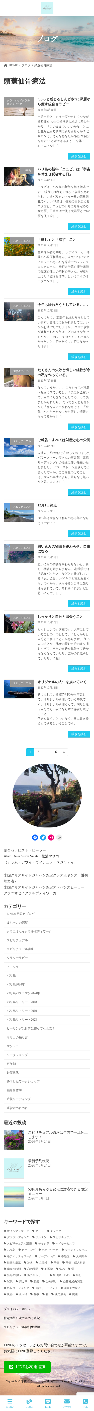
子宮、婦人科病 (75, 1262)
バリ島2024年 (16, 984)
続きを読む (78, 156)
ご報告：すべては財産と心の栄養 (64, 440)
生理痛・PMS (61, 1275)
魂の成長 (60, 1294)
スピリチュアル (17, 940)
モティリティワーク (19, 1256)
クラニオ (55, 1230)
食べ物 (23, 1294)
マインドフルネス (76, 1249)
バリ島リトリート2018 (22, 1002)
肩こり (23, 1281)
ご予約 (67, 1406)
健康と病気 (14, 1262)
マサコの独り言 (17, 1037)
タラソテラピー (17, 958)
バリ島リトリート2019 (22, 1011)
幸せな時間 (14, 1269)
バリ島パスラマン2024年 (23, 993)
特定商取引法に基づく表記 (22, 1318)
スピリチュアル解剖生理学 (22, 1327)
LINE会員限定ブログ (21, 913)
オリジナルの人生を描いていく (62, 682)
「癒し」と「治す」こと (57, 239)
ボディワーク (50, 1249)
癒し (78, 1275)
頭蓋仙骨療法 (72, 1287)
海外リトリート (37, 1275)
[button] (27, 1367)
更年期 (11, 1064)
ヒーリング (29, 1249)
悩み (62, 1269)
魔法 (75, 1294)
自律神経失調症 (72, 1281)
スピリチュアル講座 (20, 949)
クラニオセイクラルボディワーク (29, 931)
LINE (48, 1406)
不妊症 (65, 1256)
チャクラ (13, 966)
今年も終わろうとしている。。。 (64, 304)
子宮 (56, 1262)
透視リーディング (19, 1099)
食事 (36, 1294)
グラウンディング (18, 1237)
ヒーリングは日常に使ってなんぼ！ (31, 1028)
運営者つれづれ (17, 1108)
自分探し (51, 1281)
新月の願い (14, 1275)
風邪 (10, 1294)
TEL (85, 1406)
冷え (30, 1262)
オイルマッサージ (18, 1230)
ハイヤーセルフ (65, 1243)
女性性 (43, 1262)
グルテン (41, 1237)
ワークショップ (17, 1055)
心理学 (49, 1269)
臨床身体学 (14, 1090)
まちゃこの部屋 (17, 922)
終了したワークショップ (23, 1081)
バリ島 (11, 975)
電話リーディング (47, 1287)
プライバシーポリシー (19, 1309)
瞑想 (10, 1281)
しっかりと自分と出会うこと (60, 616)
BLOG (29, 1406)
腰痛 (36, 1281)
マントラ (13, 1046)
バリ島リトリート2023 (22, 1019)
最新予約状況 (38, 1161)
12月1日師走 (47, 505)
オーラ (40, 1230)
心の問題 (32, 1269)
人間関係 (81, 1256)
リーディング (46, 1256)
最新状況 (13, 1072)
